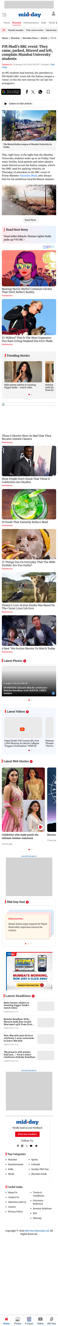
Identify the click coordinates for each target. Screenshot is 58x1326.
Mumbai (12, 1159)
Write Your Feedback (27, 1134)
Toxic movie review (34, 30)
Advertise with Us (17, 1202)
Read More (30, 220)
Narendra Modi (28, 175)
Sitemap (37, 1218)
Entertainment (15, 1164)
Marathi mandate (15, 30)
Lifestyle (35, 1164)
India (10, 1169)
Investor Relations (42, 1208)
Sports (34, 1159)
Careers (12, 1206)
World (11, 1174)
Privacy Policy (15, 1211)
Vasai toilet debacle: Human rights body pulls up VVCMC (27, 238)
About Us (12, 1192)
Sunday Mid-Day (40, 1169)
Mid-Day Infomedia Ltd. (37, 1230)
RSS (35, 1213)
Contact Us (13, 1197)
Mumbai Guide (39, 1174)
